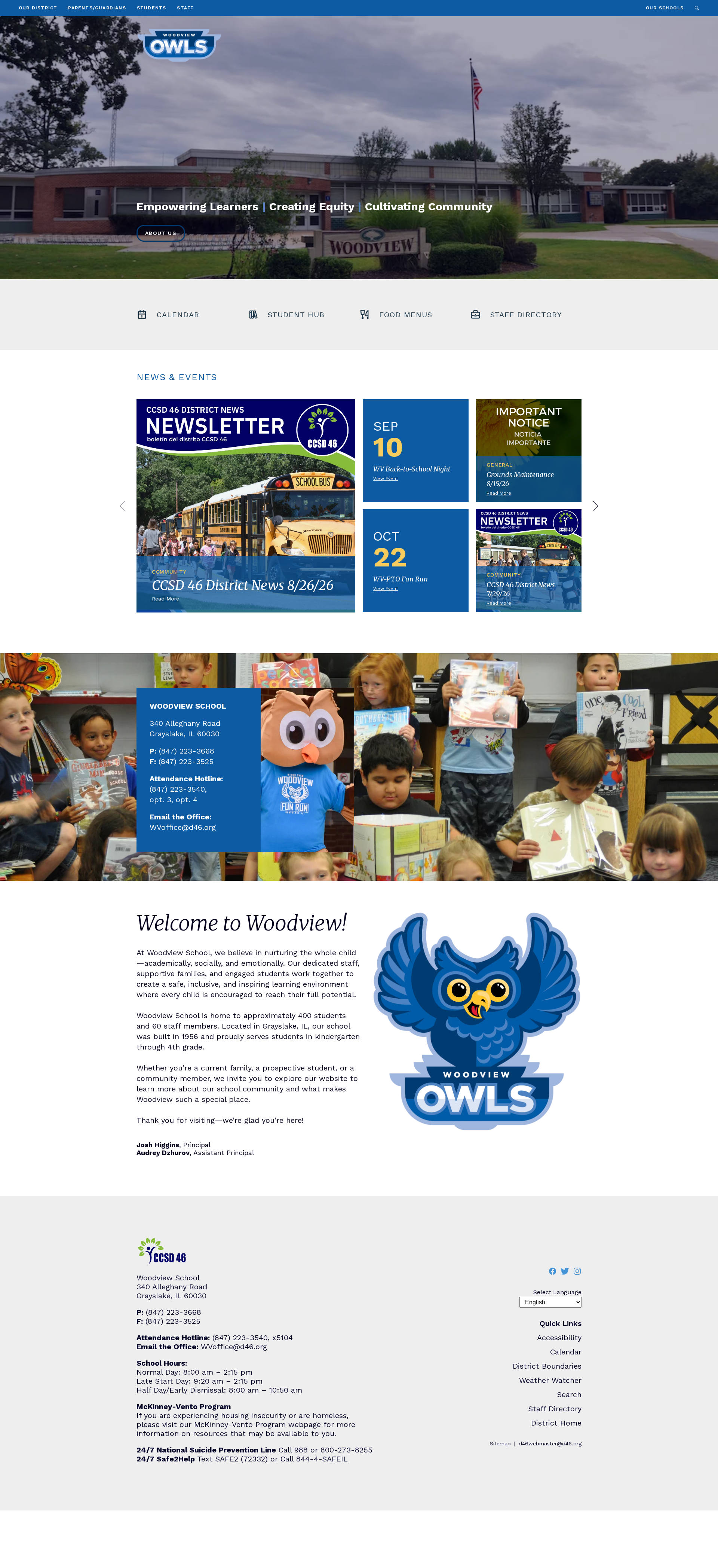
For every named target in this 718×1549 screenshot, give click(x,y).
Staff (185, 7)
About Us (161, 233)
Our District (38, 7)
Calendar (566, 1351)
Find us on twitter (564, 1271)
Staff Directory (555, 1408)
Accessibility (559, 1337)
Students (151, 7)
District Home (556, 1422)
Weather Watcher (550, 1380)
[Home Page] (179, 45)
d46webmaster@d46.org (550, 1443)
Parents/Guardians (97, 7)
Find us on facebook (552, 1271)
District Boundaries (547, 1366)
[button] (122, 506)
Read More (245, 508)
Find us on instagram (577, 1271)
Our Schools (665, 7)
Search (696, 8)
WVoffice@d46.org (183, 827)
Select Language (557, 1292)
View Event (416, 450)
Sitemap (500, 1443)
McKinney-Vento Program (240, 1424)
